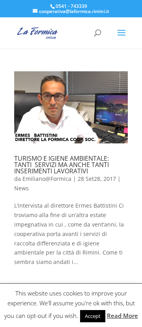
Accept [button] (93, 316)
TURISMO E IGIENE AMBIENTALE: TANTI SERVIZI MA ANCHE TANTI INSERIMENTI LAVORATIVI (61, 164)
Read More (122, 316)
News (21, 188)
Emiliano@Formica (46, 178)
